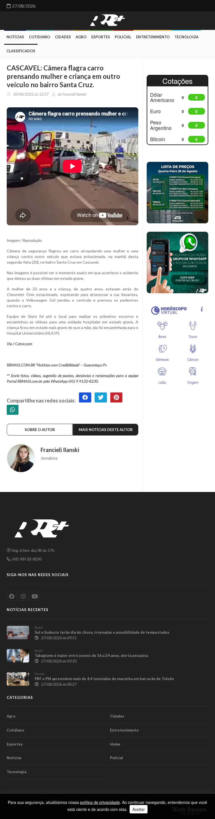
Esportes (100, 37)
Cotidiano (39, 37)
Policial (123, 37)
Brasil (39, 627)
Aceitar (138, 809)
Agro (81, 37)
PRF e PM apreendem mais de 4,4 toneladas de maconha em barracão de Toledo (104, 678)
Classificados (20, 51)
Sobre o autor (40, 429)
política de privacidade (100, 802)
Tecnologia (186, 37)
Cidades (63, 37)
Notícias (15, 37)
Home (115, 744)
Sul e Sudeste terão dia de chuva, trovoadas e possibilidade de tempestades (102, 632)
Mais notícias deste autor (106, 429)
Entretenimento (153, 37)
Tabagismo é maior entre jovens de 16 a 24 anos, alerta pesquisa (91, 655)
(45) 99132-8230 (26, 559)
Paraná (40, 674)
